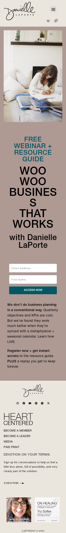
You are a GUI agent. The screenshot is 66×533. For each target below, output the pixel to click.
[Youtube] (29, 403)
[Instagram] (17, 403)
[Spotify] (42, 403)
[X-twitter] (48, 403)
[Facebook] (23, 403)
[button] (53, 9)
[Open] (18, 509)
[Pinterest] (36, 403)
